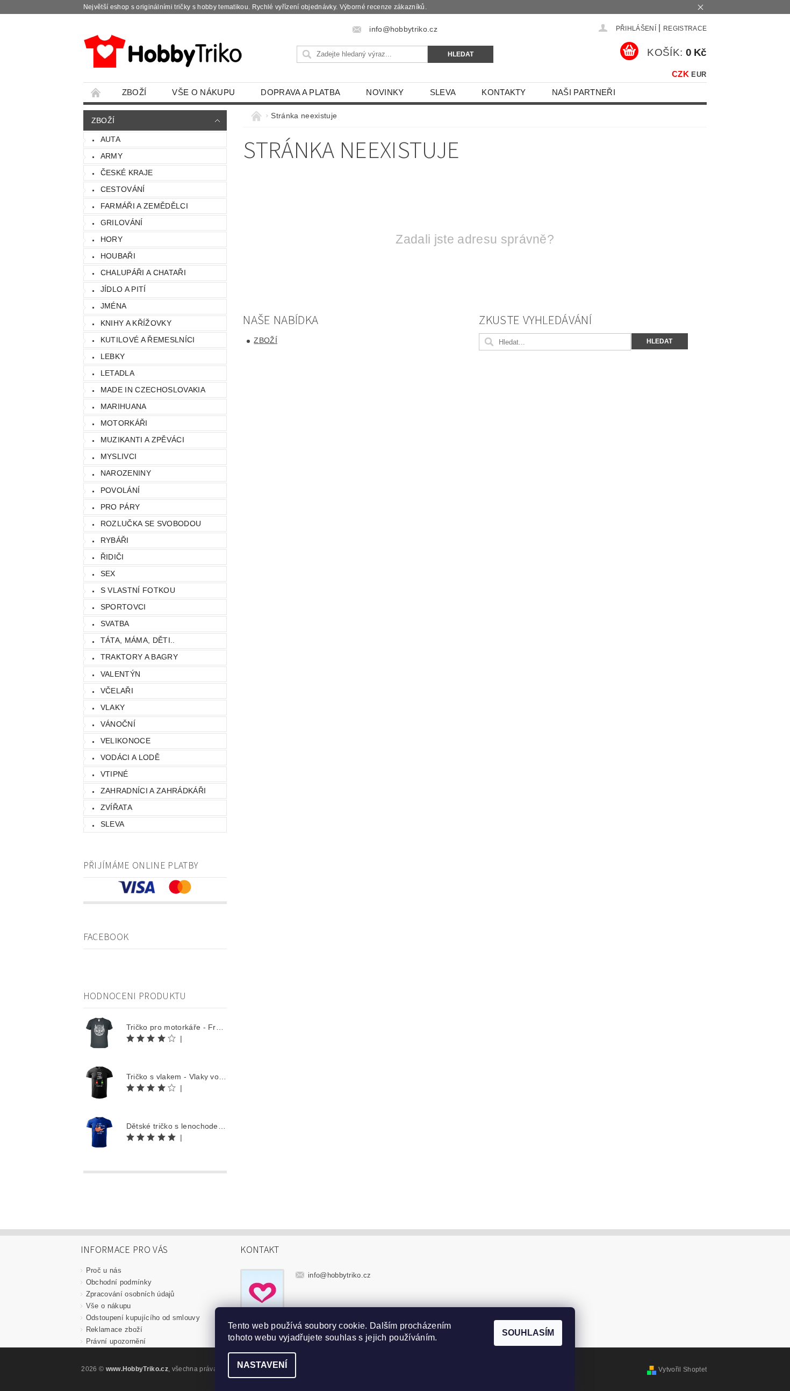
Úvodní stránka (96, 92)
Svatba (115, 623)
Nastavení (262, 1365)
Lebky (112, 356)
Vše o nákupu (203, 92)
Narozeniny (125, 473)
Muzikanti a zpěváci (142, 439)
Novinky (385, 92)
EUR (698, 74)
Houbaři (117, 256)
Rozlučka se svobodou (150, 523)
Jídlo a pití (123, 289)
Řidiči (112, 557)
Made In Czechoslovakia (152, 389)
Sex (108, 573)
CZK (680, 73)
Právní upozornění (116, 1341)
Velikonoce (125, 740)
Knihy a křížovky (135, 323)
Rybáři (114, 540)
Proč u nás (103, 1270)
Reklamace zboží (114, 1329)
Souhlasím (528, 1332)
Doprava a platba (300, 92)
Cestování (122, 189)
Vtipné (114, 774)
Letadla (117, 373)
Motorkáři (124, 423)
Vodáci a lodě (130, 757)
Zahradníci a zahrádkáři (153, 790)
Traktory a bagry (139, 657)
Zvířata (116, 807)
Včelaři (116, 690)
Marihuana (123, 406)
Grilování (121, 222)
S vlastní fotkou (137, 590)
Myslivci (118, 456)
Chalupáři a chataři (143, 272)
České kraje (126, 172)
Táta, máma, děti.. (137, 640)
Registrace (685, 28)
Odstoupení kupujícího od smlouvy (143, 1318)
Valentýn (120, 674)
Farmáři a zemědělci (144, 206)
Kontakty (504, 92)
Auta (110, 139)
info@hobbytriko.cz (339, 1275)
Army (111, 156)
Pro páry (120, 507)
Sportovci (123, 607)
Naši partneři (583, 92)
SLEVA (443, 92)
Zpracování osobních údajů (130, 1294)
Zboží (134, 92)
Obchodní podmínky (119, 1282)
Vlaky (112, 707)
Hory (111, 239)
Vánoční (117, 724)
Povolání (120, 490)
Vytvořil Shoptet (682, 1369)
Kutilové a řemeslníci (147, 339)
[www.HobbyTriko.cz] (162, 51)
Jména (113, 306)
